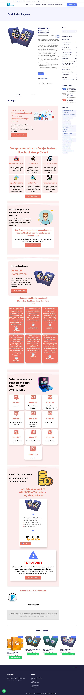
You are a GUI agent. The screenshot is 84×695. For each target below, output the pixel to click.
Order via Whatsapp (15, 657)
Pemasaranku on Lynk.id (68, 66)
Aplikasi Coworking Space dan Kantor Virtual (69, 115)
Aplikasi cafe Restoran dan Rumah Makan (68, 111)
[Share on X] (43, 83)
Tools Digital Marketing (67, 72)
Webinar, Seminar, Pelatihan (68, 79)
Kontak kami (72, 4)
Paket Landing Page (67, 144)
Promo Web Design (66, 148)
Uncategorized (65, 74)
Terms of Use (47, 693)
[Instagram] (75, 1)
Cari (75, 31)
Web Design (65, 77)
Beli (41, 73)
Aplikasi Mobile (65, 39)
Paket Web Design (66, 146)
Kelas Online (44, 78)
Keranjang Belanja (59, 4)
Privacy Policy (54, 693)
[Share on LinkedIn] (50, 83)
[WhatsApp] (72, 1)
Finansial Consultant (67, 52)
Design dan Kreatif (66, 49)
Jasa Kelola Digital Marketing (66, 55)
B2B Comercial (65, 44)
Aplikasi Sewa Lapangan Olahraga (67, 130)
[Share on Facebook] (39, 83)
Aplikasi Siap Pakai (66, 42)
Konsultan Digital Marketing (68, 61)
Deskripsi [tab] (19, 94)
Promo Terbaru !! (66, 69)
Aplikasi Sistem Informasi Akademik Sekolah (67, 134)
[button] (25, 543)
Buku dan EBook (66, 47)
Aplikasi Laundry (66, 119)
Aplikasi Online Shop (67, 121)
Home (27, 4)
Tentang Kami (51, 4)
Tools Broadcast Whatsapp (68, 150)
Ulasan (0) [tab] (33, 94)
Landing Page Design (67, 142)
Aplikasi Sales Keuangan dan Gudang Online (68, 126)
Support (44, 4)
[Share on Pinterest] (47, 83)
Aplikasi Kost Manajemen (67, 117)
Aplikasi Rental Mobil (67, 123)
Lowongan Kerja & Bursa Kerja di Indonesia (67, 64)
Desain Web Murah (66, 137)
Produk (31, 4)
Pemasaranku (38, 4)
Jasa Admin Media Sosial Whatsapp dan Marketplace (68, 140)
